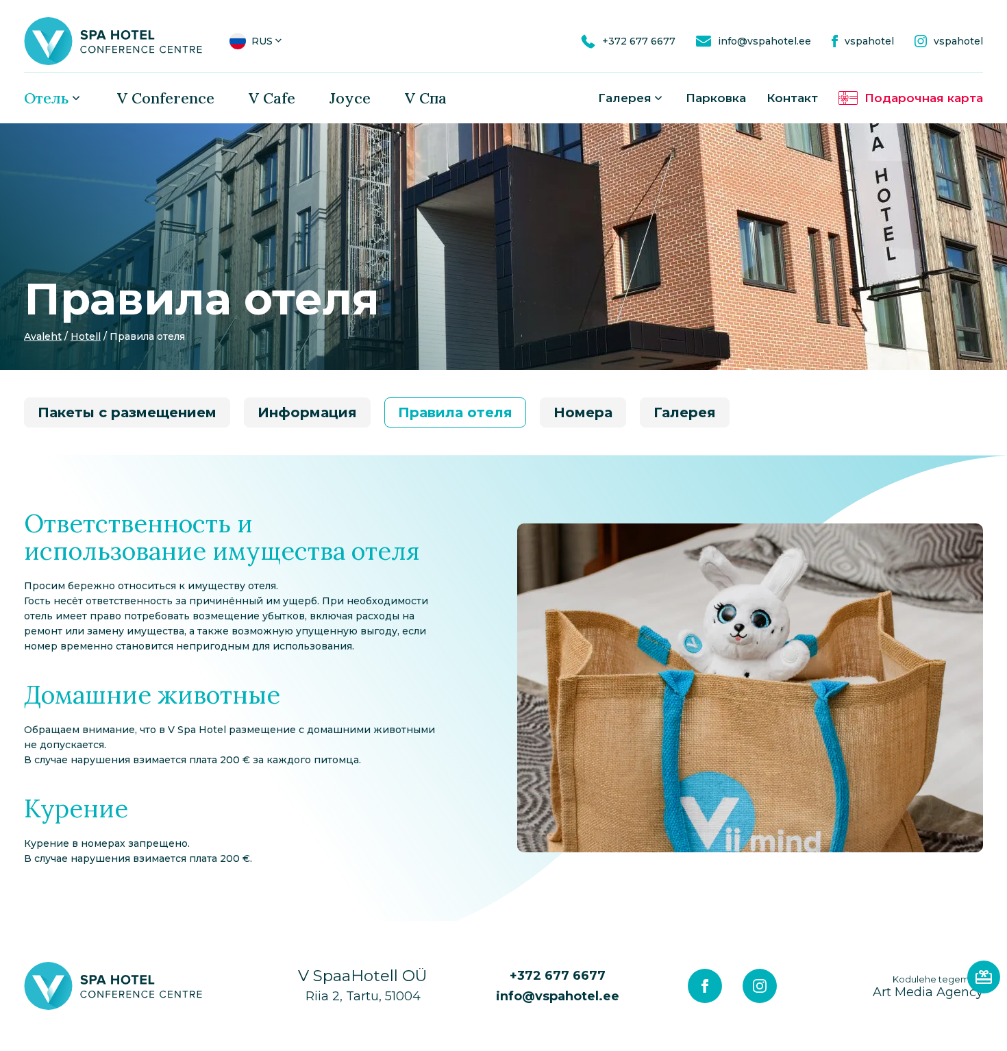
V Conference (165, 98)
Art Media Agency (928, 986)
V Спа (426, 98)
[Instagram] (760, 986)
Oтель (46, 98)
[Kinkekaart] (983, 977)
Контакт (792, 98)
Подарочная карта (924, 98)
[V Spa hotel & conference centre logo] (113, 40)
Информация (307, 412)
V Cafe (272, 98)
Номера (583, 412)
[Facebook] (705, 986)
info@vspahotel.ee (557, 996)
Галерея (624, 98)
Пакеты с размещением (127, 412)
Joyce (350, 98)
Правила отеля (455, 412)
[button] (256, 41)
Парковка (716, 98)
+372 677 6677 (558, 975)
